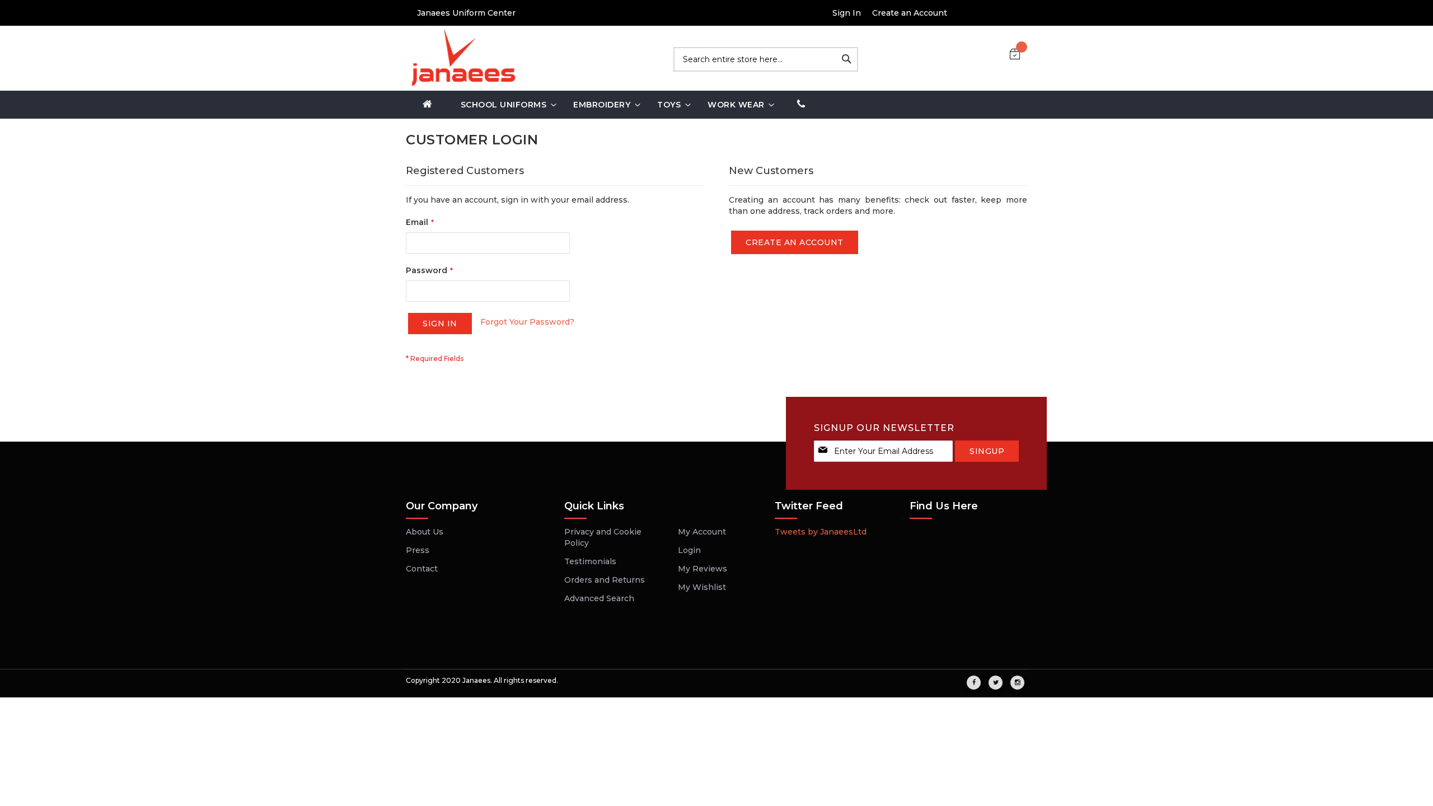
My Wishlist (702, 587)
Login (689, 550)
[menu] (716, 105)
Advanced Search (599, 598)
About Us (424, 532)
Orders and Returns (604, 580)
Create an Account (909, 13)
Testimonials (590, 561)
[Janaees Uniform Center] (462, 58)
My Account (702, 532)
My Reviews (702, 569)
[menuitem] (427, 105)
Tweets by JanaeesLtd (821, 532)
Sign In (846, 13)
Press (417, 550)
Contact (422, 569)
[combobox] (765, 59)
